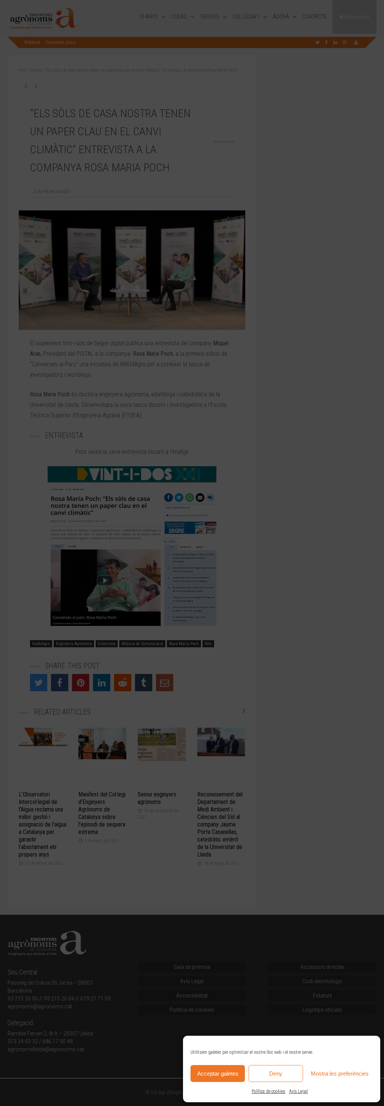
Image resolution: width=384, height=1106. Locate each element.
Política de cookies (268, 1091)
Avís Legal (298, 1091)
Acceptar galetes (217, 1073)
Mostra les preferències (340, 1073)
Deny (275, 1073)
